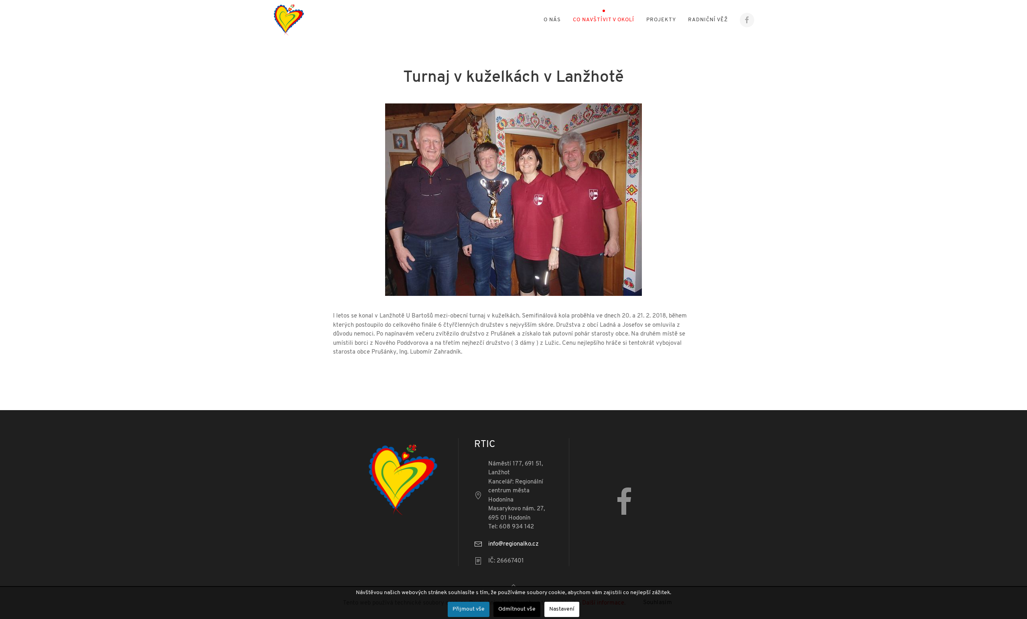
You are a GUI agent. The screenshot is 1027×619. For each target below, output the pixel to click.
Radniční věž (708, 19)
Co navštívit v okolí (603, 19)
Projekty (661, 19)
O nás (552, 19)
